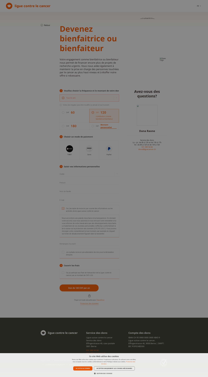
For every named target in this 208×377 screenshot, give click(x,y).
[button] (104, 373)
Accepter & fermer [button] (83, 368)
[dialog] (104, 365)
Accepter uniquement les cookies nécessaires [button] (114, 368)
